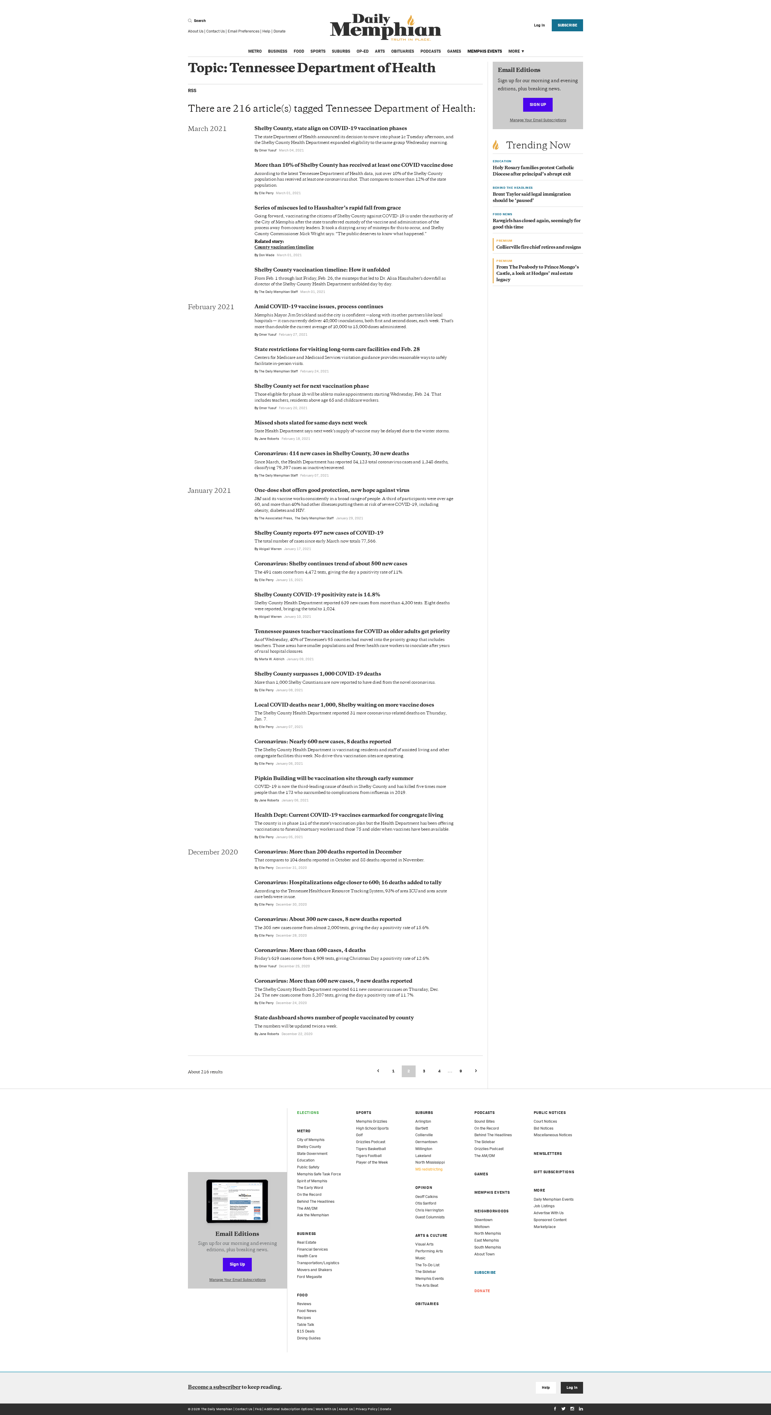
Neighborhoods (491, 1211)
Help (266, 31)
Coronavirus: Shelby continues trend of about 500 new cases (330, 564)
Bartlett (421, 1128)
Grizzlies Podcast (370, 1142)
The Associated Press (275, 518)
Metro (255, 51)
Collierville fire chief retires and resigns (538, 247)
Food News (306, 1310)
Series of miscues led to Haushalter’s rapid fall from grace (327, 208)
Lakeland (423, 1155)
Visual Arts (424, 1244)
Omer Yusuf (267, 150)
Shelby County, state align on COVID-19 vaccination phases (330, 128)
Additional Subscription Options (288, 1409)
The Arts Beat (426, 1285)
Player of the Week (372, 1162)
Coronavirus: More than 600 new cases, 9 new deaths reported (333, 981)
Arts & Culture (431, 1235)
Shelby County (309, 1146)
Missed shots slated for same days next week (310, 423)
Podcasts (430, 51)
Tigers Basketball (371, 1148)
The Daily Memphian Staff (278, 292)
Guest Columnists (430, 1217)
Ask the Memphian (313, 1215)
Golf (359, 1135)
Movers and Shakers (314, 1269)
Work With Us (326, 1409)
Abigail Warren (270, 549)
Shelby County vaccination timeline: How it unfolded (322, 270)
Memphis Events (484, 51)
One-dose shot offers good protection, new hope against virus (332, 490)
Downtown (483, 1220)
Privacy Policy (366, 1409)
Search (199, 20)
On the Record (309, 1194)
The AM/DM (307, 1208)
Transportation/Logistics (318, 1263)
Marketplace (545, 1226)
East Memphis (486, 1240)
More (514, 51)
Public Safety (308, 1167)
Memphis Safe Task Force (319, 1174)
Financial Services (312, 1249)
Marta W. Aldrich (271, 659)
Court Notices (545, 1121)
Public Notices (550, 1112)
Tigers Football (369, 1155)
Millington (423, 1148)
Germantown (426, 1142)
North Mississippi (430, 1162)
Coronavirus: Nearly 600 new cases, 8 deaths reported (322, 742)
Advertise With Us (548, 1213)
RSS (192, 90)
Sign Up (538, 104)
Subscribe (567, 25)
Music (420, 1258)
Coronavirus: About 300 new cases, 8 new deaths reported (327, 919)
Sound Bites (484, 1121)
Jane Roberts (269, 438)
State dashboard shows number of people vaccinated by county (334, 1018)
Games (454, 51)
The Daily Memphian (217, 1409)
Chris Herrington (429, 1210)
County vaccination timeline (284, 248)
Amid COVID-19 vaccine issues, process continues (318, 307)
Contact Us (215, 31)
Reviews (304, 1303)
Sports (318, 51)
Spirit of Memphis (312, 1181)
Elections (308, 1112)
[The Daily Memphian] (386, 27)
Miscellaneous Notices (553, 1135)
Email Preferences (243, 31)
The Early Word (310, 1187)
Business (277, 51)
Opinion (423, 1187)
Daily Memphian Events (553, 1199)
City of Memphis (310, 1139)
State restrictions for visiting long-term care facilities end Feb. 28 (337, 349)
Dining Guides (308, 1338)
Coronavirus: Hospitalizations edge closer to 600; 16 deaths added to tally (348, 883)
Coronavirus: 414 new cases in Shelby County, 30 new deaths (331, 454)
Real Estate (306, 1242)
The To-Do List (427, 1265)
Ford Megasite (309, 1276)
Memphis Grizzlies (371, 1121)
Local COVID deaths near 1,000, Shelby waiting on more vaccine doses (344, 705)
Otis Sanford (425, 1203)
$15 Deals (305, 1331)
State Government (312, 1153)
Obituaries (402, 51)
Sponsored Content (550, 1220)
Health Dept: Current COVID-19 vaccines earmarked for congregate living (348, 815)
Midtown (481, 1226)
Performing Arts (429, 1251)
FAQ (258, 1409)
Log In (572, 1387)
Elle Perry (266, 193)
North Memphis (487, 1233)
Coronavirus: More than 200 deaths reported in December (327, 852)
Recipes (304, 1317)
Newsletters (548, 1153)
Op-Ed (363, 51)
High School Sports (372, 1128)
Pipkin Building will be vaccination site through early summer (333, 778)
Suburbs (341, 51)
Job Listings (544, 1206)
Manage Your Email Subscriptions (538, 120)
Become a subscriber (214, 1387)
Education (305, 1160)
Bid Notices (543, 1128)
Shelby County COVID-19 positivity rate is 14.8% (317, 595)
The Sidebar (425, 1271)
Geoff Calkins (426, 1196)
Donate (279, 31)
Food (299, 51)
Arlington (423, 1121)
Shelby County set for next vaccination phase (311, 386)
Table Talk (305, 1324)
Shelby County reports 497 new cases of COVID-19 (318, 533)
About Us (195, 31)
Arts (380, 51)
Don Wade (266, 255)
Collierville (424, 1135)
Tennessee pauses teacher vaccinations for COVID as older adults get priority (352, 632)
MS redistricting (429, 1169)
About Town (484, 1254)
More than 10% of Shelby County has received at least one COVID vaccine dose (353, 165)
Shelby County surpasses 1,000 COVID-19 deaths (317, 674)
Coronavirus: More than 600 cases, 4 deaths (310, 950)
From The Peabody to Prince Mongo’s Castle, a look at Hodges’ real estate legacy (537, 273)
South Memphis (487, 1247)
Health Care (307, 1256)
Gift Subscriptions (554, 1172)
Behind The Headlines (315, 1201)
